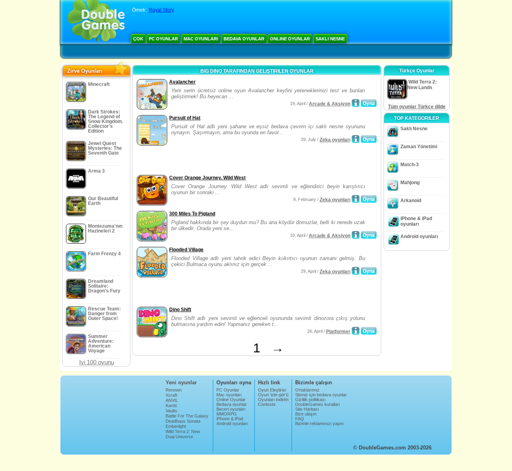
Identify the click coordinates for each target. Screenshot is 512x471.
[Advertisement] (228, 161)
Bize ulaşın (305, 413)
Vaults (171, 410)
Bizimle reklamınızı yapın (319, 423)
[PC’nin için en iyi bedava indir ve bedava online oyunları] (96, 22)
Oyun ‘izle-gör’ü (273, 394)
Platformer (338, 331)
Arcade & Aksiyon (329, 104)
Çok (138, 38)
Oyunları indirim (273, 399)
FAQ (299, 418)
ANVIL (172, 400)
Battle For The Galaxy (187, 415)
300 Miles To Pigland (192, 214)
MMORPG (226, 413)
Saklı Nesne (330, 38)
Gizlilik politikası (310, 399)
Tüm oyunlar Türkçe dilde (417, 106)
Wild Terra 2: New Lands (183, 434)
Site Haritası (307, 409)
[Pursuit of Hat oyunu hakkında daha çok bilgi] (356, 139)
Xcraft (171, 395)
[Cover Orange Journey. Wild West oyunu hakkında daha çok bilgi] (356, 199)
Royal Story (161, 10)
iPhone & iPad (229, 418)
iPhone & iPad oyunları (416, 221)
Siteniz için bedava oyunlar (321, 394)
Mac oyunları (201, 38)
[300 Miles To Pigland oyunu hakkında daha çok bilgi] (356, 235)
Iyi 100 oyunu (96, 362)
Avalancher (182, 82)
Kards (171, 405)
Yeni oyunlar (181, 383)
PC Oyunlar (163, 38)
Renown (174, 390)
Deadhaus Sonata (183, 421)
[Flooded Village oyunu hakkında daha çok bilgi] (356, 271)
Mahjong (410, 182)
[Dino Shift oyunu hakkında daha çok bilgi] (356, 331)
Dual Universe (179, 436)
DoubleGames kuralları (317, 404)
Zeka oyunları (335, 140)
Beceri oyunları (231, 409)
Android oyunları (419, 236)
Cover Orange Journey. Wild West (207, 178)
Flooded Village (186, 249)
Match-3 (409, 164)
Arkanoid (410, 200)
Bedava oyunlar (244, 38)
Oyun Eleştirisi (272, 390)
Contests (267, 404)
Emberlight (176, 426)
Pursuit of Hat (184, 118)
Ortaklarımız (307, 390)
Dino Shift (180, 309)
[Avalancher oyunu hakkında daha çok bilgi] (356, 103)
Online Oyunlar (290, 38)
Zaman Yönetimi (418, 146)
